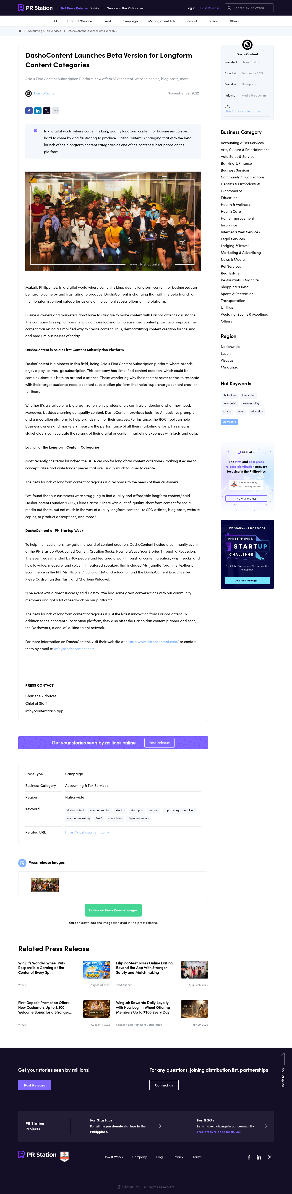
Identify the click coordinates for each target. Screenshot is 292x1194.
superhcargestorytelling (179, 810)
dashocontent (75, 810)
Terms (197, 1157)
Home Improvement (237, 218)
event (241, 411)
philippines (229, 395)
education (256, 411)
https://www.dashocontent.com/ (152, 641)
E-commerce (231, 190)
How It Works (113, 1157)
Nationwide (74, 797)
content (154, 810)
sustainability (251, 403)
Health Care (231, 211)
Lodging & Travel (235, 245)
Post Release (210, 8)
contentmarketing (78, 818)
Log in (191, 8)
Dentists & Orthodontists (241, 184)
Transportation (233, 300)
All (55, 21)
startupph (137, 810)
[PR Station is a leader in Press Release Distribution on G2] (64, 1156)
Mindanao (229, 367)
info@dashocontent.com (74, 648)
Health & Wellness (235, 204)
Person (213, 21)
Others (234, 21)
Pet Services (231, 266)
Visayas (227, 360)
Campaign (130, 21)
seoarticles (115, 818)
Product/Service (79, 21)
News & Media (233, 259)
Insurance (229, 225)
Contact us (164, 1085)
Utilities (227, 307)
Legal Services (233, 239)
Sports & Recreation (237, 293)
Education (229, 197)
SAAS (99, 818)
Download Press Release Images (113, 910)
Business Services (235, 170)
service (227, 411)
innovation (248, 395)
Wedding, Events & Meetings (244, 314)
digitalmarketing (138, 818)
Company (139, 1157)
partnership (230, 403)
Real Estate (230, 273)
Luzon (226, 353)
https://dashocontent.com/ (87, 832)
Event (107, 21)
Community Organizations (242, 177)
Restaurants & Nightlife (240, 280)
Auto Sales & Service (237, 156)
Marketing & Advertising (241, 252)
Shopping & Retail (235, 287)
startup (120, 810)
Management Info (162, 21)
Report (192, 21)
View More (229, 421)
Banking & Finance (236, 163)
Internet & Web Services (240, 232)
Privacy (177, 1157)
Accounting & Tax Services (44, 30)
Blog (159, 1157)
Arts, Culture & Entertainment (245, 149)
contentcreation (100, 810)
